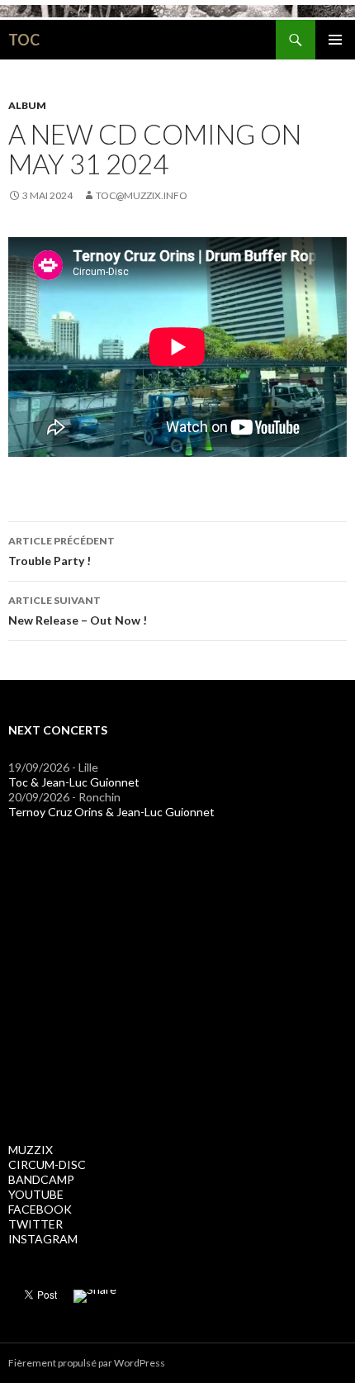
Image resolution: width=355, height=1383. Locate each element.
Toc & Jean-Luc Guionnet (74, 782)
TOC (24, 40)
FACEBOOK (40, 1209)
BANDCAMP (41, 1179)
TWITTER (35, 1224)
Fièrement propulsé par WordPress (86, 1363)
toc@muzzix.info (141, 195)
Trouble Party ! (61, 551)
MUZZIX (30, 1150)
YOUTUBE (36, 1194)
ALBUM (27, 105)
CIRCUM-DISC (47, 1164)
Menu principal (335, 39)
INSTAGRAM (43, 1239)
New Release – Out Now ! (77, 610)
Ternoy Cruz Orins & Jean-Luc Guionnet (111, 812)
